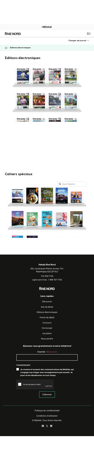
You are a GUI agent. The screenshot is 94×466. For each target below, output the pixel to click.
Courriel (47, 352)
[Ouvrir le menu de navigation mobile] (89, 33)
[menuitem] (78, 40)
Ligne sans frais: (47, 280)
